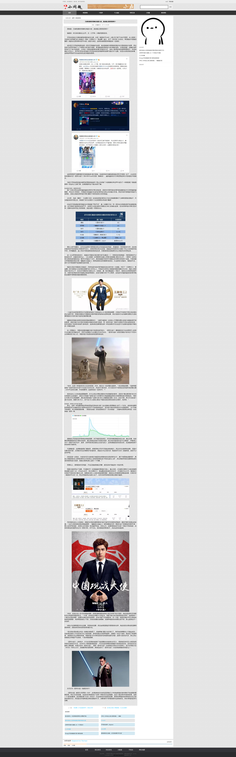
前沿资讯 (163, 12)
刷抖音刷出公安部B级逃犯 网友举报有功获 (75, 720)
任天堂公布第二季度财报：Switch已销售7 (117, 707)
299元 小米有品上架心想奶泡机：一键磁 (111, 716)
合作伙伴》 (169, 742)
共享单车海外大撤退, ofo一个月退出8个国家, (150, 53)
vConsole (103, 720)
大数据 (120, 750)
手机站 (131, 750)
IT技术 (101, 12)
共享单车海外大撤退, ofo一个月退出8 (74, 724)
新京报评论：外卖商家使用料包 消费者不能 (75, 716)
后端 (65, 745)
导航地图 (171, 1)
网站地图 (142, 750)
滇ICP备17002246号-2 (119, 755)
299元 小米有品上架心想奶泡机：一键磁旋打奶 (150, 60)
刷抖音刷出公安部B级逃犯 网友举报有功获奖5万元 (151, 50)
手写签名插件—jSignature (107, 724)
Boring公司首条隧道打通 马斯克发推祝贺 (149, 58)
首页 (69, 12)
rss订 (167, 1)
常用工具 (132, 12)
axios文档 (103, 729)
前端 (69, 745)
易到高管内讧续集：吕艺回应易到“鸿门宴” (111, 733)
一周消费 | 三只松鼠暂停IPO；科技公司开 (83, 707)
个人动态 (116, 12)
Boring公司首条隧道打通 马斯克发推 (74, 733)
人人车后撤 (68, 729)
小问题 (148, 12)
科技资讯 (85, 12)
